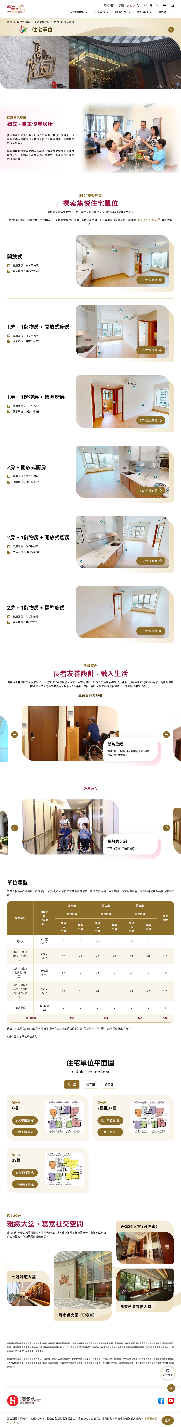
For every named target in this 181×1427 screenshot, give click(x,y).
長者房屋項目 (42, 22)
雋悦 (56, 22)
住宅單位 (69, 22)
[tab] (71, 1084)
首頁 (9, 22)
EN (145, 5)
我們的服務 (23, 22)
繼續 (168, 1420)
